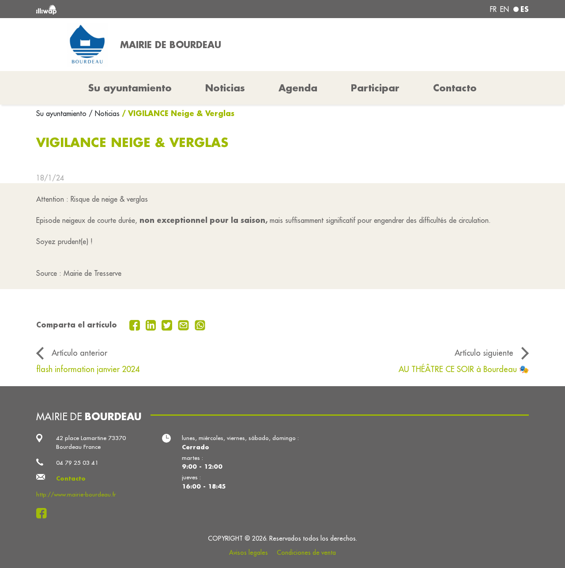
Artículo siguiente (484, 353)
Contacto (455, 88)
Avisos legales (248, 553)
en (504, 9)
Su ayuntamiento (62, 113)
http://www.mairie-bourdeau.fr (76, 494)
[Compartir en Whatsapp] (200, 324)
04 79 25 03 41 (77, 462)
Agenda (298, 88)
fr (493, 9)
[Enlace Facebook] (44, 513)
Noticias (225, 88)
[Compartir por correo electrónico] (184, 324)
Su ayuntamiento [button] (130, 88)
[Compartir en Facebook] (136, 324)
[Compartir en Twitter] (168, 324)
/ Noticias (104, 113)
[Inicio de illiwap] (136, 9)
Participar (375, 88)
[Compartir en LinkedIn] (152, 324)
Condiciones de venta (306, 553)
